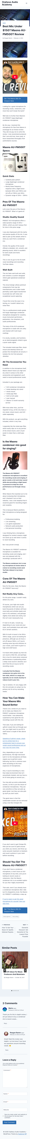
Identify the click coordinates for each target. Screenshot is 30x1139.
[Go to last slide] (4, 970)
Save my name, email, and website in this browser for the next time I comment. (15, 1116)
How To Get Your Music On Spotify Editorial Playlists (7, 928)
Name (6, 1094)
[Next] (25, 970)
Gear (4, 23)
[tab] (11, 990)
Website (6, 1110)
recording (15, 916)
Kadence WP (22, 1134)
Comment (7, 1070)
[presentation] (15, 960)
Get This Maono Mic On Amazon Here (12, 100)
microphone (6, 916)
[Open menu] (26, 3)
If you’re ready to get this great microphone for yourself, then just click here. (14, 901)
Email (5, 1102)
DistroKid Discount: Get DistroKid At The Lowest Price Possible (22, 930)
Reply (5, 1023)
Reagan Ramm (8, 38)
